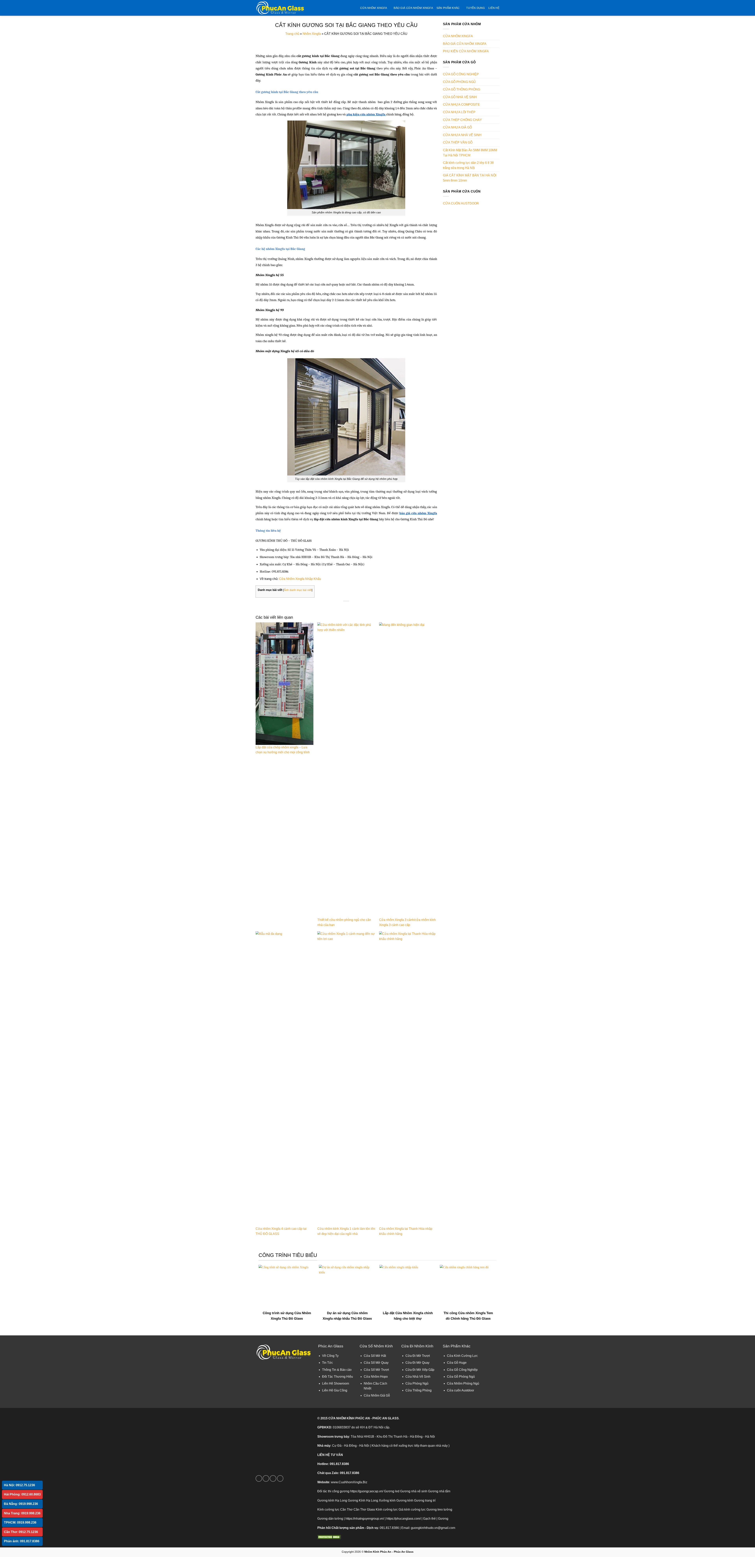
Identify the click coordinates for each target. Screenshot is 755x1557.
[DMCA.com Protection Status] (329, 1537)
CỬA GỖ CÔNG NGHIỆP (461, 74)
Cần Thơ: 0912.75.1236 (21, 1532)
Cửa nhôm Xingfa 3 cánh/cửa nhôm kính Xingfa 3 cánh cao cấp (407, 922)
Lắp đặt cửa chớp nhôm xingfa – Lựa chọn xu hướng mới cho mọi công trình (283, 750)
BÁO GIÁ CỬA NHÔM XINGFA (413, 7)
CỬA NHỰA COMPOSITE (461, 104)
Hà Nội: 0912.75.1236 (19, 1485)
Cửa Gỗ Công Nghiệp (462, 1369)
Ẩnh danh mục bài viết (298, 590)
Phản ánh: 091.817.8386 (21, 1541)
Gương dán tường (330, 1518)
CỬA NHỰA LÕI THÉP (459, 112)
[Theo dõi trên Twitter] (273, 1478)
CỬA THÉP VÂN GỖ (457, 142)
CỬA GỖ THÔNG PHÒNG (461, 89)
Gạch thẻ (429, 1518)
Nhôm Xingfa (312, 33)
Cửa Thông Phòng (418, 1390)
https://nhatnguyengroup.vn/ (364, 1518)
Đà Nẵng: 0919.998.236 (21, 1503)
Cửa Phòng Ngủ (416, 1383)
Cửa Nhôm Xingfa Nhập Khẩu (300, 578)
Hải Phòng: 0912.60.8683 (22, 1494)
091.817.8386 (339, 1464)
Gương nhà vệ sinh (413, 1491)
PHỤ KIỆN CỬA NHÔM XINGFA (466, 51)
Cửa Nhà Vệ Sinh (417, 1376)
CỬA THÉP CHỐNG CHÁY (462, 120)
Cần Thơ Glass (364, 1509)
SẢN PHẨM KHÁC (448, 7)
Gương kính (404, 1500)
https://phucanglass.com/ (403, 1518)
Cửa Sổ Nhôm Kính (376, 1346)
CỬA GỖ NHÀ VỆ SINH (460, 97)
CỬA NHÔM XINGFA (373, 7)
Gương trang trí (425, 1500)
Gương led (391, 1491)
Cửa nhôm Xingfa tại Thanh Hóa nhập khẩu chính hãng (405, 1231)
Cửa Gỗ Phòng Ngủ (461, 1376)
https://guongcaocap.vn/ (366, 1491)
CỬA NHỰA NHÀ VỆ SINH (462, 135)
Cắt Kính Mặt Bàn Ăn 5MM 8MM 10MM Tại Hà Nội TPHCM (470, 152)
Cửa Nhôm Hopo (376, 1376)
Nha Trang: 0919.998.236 (22, 1513)
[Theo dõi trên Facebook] (259, 1478)
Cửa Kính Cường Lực (462, 1355)
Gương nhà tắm (439, 1491)
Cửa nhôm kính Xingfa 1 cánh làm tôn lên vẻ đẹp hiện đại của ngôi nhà (346, 1231)
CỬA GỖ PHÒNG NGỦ (459, 82)
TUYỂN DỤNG (475, 7)
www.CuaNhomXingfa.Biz (349, 1482)
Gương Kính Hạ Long (363, 1500)
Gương (443, 1518)
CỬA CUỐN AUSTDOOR (461, 203)
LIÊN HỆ (493, 7)
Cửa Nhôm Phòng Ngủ (463, 1383)
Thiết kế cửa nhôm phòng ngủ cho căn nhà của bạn (344, 922)
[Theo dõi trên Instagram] (266, 1478)
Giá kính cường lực (412, 1509)
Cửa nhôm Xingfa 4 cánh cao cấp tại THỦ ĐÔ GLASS (281, 1231)
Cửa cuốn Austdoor (460, 1390)
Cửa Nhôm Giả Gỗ (377, 1395)
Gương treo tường (439, 1509)
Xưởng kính (387, 1500)
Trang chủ (292, 33)
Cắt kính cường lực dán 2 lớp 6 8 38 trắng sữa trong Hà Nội (468, 165)
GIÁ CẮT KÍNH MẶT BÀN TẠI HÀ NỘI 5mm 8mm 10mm (469, 178)
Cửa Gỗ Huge (457, 1362)
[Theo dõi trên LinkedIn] (280, 1478)
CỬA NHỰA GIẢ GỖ (457, 127)
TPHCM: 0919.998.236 (20, 1522)
